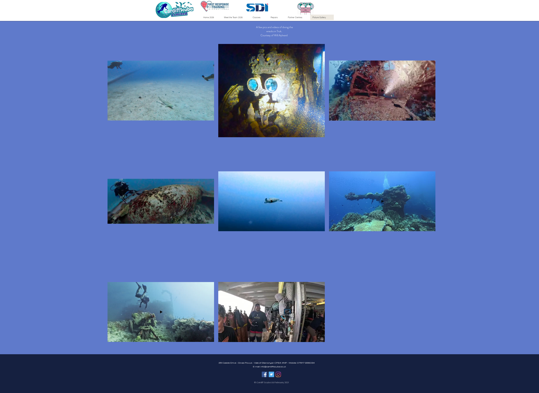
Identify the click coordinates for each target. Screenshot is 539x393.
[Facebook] (264, 374)
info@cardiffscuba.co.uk (273, 366)
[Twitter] (271, 374)
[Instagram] (278, 374)
